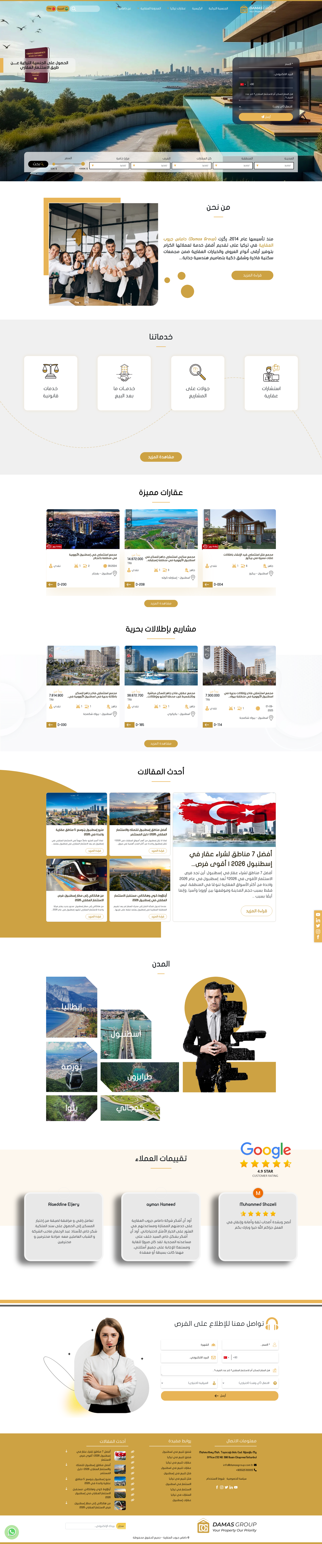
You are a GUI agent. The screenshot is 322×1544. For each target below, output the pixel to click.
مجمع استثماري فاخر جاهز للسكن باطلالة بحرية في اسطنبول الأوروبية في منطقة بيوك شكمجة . (93, 695)
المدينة (289, 158)
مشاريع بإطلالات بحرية (161, 629)
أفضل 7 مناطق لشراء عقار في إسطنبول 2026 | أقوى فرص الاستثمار (230, 860)
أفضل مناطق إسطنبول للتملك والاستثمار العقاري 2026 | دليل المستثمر (141, 832)
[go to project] (208, 584)
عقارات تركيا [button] (178, 8)
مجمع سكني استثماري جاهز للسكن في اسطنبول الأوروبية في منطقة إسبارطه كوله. (170, 558)
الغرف (166, 158)
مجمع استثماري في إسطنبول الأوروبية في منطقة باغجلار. (93, 556)
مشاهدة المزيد (161, 457)
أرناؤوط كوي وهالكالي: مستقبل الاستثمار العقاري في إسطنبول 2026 (140, 898)
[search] (74, 9)
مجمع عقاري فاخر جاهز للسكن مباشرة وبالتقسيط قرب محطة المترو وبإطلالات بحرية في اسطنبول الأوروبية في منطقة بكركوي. (170, 695)
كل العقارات (204, 158)
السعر (68, 158)
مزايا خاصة (122, 158)
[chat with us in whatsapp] (12, 1532)
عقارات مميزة (161, 492)
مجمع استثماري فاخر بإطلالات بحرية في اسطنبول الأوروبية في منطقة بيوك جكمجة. (248, 695)
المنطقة (247, 158)
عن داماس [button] (124, 8)
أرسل (267, 116)
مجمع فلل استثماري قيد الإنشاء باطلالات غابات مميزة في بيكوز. (248, 556)
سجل (121, 1528)
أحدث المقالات (161, 772)
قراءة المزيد (252, 275)
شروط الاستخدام (215, 1481)
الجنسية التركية (218, 8)
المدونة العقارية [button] (150, 8)
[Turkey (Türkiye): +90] (243, 84)
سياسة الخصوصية (237, 1481)
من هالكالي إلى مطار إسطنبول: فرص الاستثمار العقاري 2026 (81, 898)
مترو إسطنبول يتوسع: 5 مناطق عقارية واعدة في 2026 (80, 832)
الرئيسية (197, 8)
